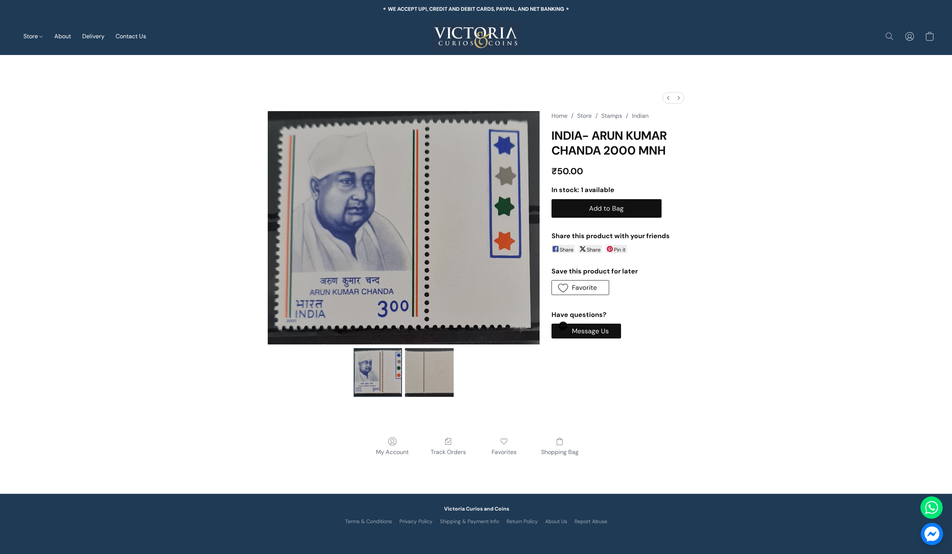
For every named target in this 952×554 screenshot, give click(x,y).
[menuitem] (668, 98)
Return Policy (522, 521)
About (62, 36)
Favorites (504, 452)
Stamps (611, 116)
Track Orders (448, 452)
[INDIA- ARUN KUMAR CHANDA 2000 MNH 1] (429, 372)
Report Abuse (591, 521)
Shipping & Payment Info (469, 521)
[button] (476, 36)
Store (31, 36)
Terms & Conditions (368, 521)
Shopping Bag (560, 452)
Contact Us (131, 36)
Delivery (93, 36)
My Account (392, 452)
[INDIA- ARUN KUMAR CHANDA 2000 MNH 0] (378, 372)
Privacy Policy (415, 521)
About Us (556, 521)
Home (559, 116)
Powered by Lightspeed (476, 534)
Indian (640, 116)
